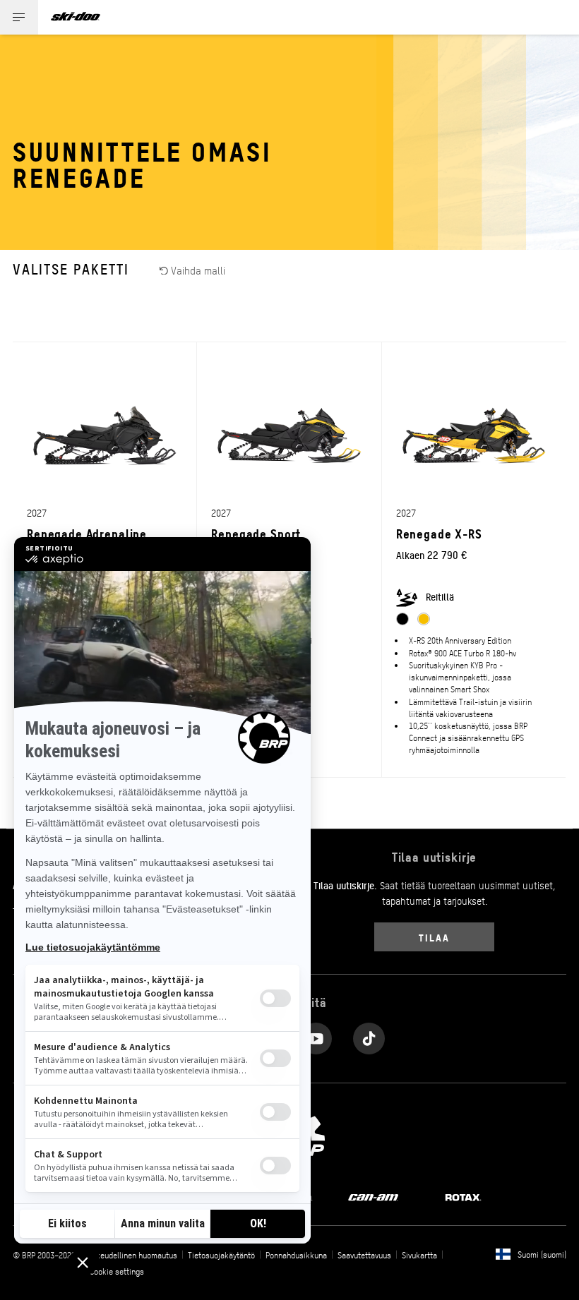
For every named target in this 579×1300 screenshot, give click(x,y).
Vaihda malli (196, 270)
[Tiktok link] (369, 1035)
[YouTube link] (316, 1035)
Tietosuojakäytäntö (221, 1254)
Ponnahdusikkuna (296, 1254)
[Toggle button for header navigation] (19, 17)
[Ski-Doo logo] (75, 17)
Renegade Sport (256, 533)
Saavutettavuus (364, 1254)
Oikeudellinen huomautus (133, 1254)
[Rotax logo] (463, 1196)
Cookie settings (117, 1271)
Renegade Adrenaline (87, 533)
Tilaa (434, 937)
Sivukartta (419, 1254)
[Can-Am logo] (373, 1196)
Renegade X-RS (439, 533)
